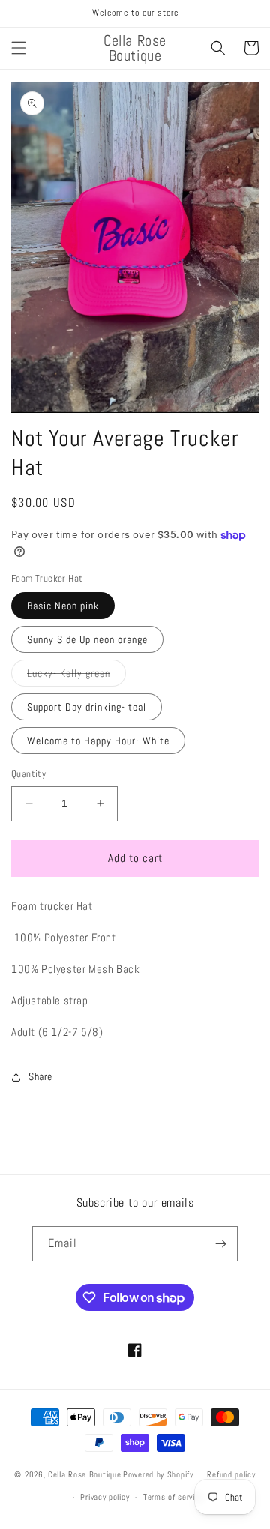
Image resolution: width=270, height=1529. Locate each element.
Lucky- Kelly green (76, 676)
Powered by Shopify (158, 1473)
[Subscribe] (220, 1243)
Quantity (28, 773)
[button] (18, 47)
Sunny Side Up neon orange (87, 639)
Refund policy (231, 1474)
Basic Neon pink (63, 605)
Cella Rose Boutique (84, 1473)
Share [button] (40, 1076)
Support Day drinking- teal (86, 707)
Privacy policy (104, 1497)
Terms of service (173, 1497)
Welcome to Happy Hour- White (98, 740)
